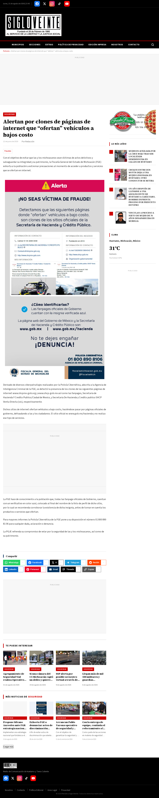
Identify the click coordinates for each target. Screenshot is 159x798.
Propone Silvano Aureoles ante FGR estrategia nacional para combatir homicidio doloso (14, 728)
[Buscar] (152, 45)
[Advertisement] (79, 81)
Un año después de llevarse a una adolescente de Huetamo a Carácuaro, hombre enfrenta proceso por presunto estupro (142, 196)
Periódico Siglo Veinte (70, 793)
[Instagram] (52, 4)
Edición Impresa (97, 44)
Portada (6, 51)
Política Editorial (36, 790)
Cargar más (8, 746)
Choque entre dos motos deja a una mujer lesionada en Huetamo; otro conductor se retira (141, 175)
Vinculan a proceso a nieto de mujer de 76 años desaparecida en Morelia (141, 216)
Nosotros (117, 44)
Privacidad (65, 790)
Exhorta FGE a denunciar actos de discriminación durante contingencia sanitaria (41, 730)
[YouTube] (67, 4)
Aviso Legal (52, 790)
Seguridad (9, 114)
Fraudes (8, 151)
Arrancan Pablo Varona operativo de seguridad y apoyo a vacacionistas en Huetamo (66, 730)
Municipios (18, 44)
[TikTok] (59, 4)
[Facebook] (37, 4)
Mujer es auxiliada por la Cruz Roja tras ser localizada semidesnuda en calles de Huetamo (142, 156)
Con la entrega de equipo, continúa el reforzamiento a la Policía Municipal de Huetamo (94, 728)
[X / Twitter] (44, 4)
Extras (49, 44)
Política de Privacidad (71, 44)
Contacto (134, 44)
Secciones (35, 44)
